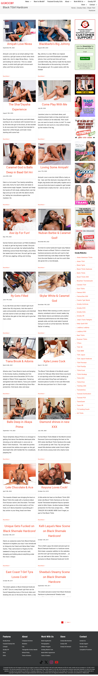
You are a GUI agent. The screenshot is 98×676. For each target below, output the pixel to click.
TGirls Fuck (81, 370)
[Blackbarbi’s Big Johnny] (54, 30)
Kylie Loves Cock (54, 361)
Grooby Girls (81, 312)
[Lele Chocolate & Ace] (19, 474)
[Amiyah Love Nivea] (19, 30)
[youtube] (56, 662)
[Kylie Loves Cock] (54, 348)
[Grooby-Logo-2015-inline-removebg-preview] (7, 3)
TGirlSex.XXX (81, 386)
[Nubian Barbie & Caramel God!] (54, 219)
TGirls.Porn (81, 382)
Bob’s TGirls (81, 273)
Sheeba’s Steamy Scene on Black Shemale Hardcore (54, 576)
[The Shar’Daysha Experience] (19, 91)
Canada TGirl (81, 285)
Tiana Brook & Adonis (19, 361)
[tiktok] (41, 662)
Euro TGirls (81, 289)
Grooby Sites (81, 8)
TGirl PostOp (81, 366)
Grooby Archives (82, 304)
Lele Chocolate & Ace (19, 487)
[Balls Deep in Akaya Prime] (19, 408)
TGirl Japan (81, 355)
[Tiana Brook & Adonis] (19, 348)
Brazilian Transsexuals (85, 281)
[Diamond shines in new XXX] (54, 408)
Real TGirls (81, 335)
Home (73, 8)
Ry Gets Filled (19, 295)
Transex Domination (84, 394)
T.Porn (79, 343)
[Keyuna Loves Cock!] (54, 474)
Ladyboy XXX (81, 331)
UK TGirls (80, 413)
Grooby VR (80, 316)
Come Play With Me (54, 104)
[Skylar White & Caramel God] (54, 282)
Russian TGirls (82, 339)
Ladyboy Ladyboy (83, 327)
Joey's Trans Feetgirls (84, 320)
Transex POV (81, 398)
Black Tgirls (81, 265)
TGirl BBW (80, 351)
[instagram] (51, 662)
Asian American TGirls (84, 257)
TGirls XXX (80, 378)
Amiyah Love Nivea (19, 44)
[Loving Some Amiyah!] (54, 154)
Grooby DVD (81, 308)
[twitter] (46, 662)
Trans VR (80, 405)
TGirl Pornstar (82, 362)
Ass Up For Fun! (19, 233)
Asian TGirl (81, 261)
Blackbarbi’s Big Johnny (54, 44)
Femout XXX (81, 292)
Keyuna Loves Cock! (54, 487)
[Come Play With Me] (54, 91)
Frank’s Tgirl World (83, 300)
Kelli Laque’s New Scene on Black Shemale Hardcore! (54, 531)
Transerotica (81, 390)
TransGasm (81, 401)
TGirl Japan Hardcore (84, 359)
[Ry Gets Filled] (19, 282)
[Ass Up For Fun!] (19, 219)
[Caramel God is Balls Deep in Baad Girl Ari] (19, 154)
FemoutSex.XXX (82, 296)
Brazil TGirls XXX (83, 277)
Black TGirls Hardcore (84, 269)
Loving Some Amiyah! (54, 167)
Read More (6, 76)
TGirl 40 (79, 347)
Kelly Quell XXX (82, 324)
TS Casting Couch (83, 409)
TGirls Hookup (82, 374)
